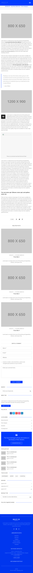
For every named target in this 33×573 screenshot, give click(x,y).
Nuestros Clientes (16, 542)
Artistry (11, 476)
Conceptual (22, 476)
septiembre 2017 (4, 486)
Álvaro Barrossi (16, 6)
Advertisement (5, 476)
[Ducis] (5, 2)
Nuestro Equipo (16, 541)
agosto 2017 (4, 489)
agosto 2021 (4, 483)
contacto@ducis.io (18, 554)
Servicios (16, 537)
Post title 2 (16, 257)
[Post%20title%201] (16, 219)
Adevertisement (4, 420)
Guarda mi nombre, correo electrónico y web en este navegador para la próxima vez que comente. (14, 362)
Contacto (16, 544)
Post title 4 (16, 330)
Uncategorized (4, 428)
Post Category (24, 6)
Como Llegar (16, 557)
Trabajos (16, 539)
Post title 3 (16, 293)
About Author (6, 405)
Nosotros (16, 535)
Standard (3, 425)
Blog (17, 476)
